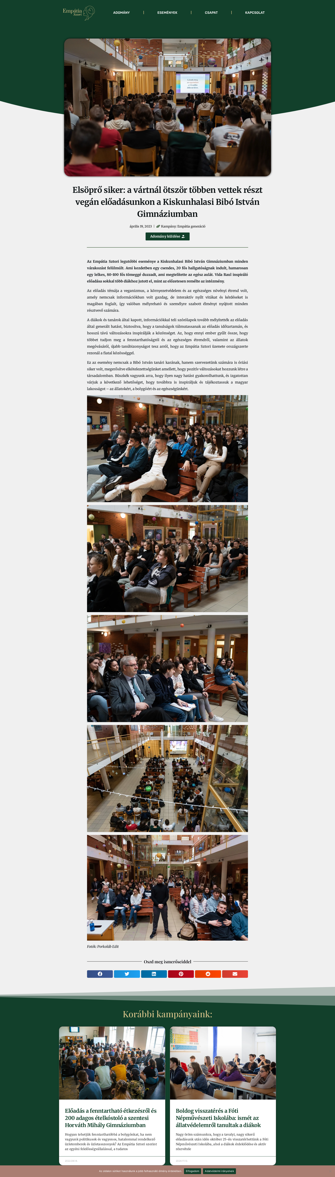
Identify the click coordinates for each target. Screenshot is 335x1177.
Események (167, 13)
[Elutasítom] (330, 1171)
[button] (100, 974)
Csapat (211, 13)
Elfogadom (192, 1171)
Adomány (121, 13)
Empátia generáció (191, 226)
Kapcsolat (255, 13)
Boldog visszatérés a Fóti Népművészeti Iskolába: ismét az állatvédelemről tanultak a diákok (218, 1118)
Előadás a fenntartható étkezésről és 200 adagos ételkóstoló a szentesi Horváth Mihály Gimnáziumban (110, 1118)
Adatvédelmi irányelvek (219, 1171)
